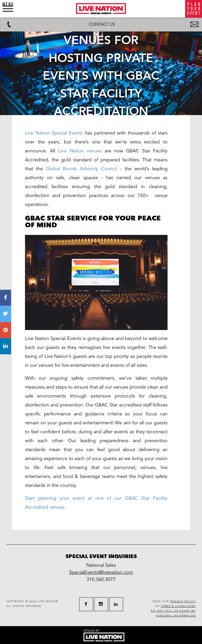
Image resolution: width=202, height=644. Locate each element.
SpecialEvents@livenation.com (101, 572)
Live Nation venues (80, 151)
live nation (48, 601)
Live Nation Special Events (54, 133)
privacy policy (183, 601)
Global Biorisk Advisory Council (81, 169)
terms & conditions (178, 606)
